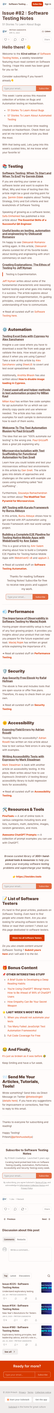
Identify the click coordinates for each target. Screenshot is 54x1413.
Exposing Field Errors (16, 729)
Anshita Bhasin (26, 375)
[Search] (49, 1276)
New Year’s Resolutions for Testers (19, 1312)
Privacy (22, 1392)
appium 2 (43, 557)
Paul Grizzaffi (25, 431)
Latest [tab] (13, 1276)
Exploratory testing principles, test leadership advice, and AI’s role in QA (19, 1336)
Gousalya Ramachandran (32, 492)
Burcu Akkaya (15, 510)
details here (10, 1100)
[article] (27, 1291)
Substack (12, 1406)
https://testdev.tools (28, 876)
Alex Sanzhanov (13, 339)
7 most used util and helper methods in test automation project (26, 391)
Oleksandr (41, 246)
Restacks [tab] (21, 1239)
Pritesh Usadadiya (17, 30)
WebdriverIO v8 (23, 557)
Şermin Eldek (34, 176)
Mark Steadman (29, 759)
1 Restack (20, 1199)
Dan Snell (28, 457)
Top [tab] (5, 1276)
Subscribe (37, 4)
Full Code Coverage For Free (23, 1035)
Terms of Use (41, 1182)
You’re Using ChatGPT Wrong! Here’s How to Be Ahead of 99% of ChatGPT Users (29, 992)
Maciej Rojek (38, 621)
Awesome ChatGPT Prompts (19, 834)
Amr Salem (31, 541)
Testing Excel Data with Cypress (23, 336)
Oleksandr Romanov (33, 242)
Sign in (48, 4)
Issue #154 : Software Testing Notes (15, 1307)
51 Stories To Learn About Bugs (25, 110)
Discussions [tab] (24, 1276)
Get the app (41, 1399)
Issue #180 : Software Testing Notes (15, 1329)
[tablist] (14, 1239)
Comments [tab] (9, 1239)
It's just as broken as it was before (22, 1056)
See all (8, 1351)
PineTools (8, 816)
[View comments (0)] (15, 39)
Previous (11, 1219)
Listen (48, 31)
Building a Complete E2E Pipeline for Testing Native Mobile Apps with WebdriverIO (26, 538)
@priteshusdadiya (21, 1136)
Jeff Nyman (24, 268)
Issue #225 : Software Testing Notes (15, 1285)
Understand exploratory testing (17, 1291)
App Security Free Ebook (18, 678)
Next (44, 1219)
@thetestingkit (34, 1096)
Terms (30, 1392)
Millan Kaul (8, 401)
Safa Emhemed (11, 216)
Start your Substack (19, 1399)
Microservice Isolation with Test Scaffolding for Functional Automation (23, 454)
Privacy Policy (27, 1188)
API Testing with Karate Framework (25, 507)
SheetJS (27, 364)
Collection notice (43, 1392)
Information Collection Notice (32, 1185)
